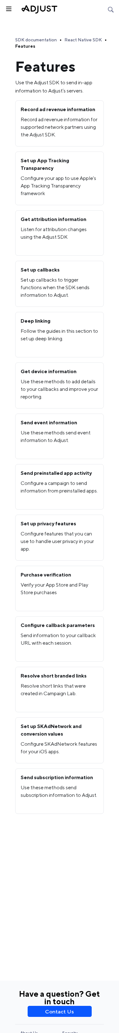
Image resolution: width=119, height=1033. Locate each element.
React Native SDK (83, 39)
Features (25, 46)
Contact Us (59, 1011)
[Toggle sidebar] (8, 8)
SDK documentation (36, 39)
